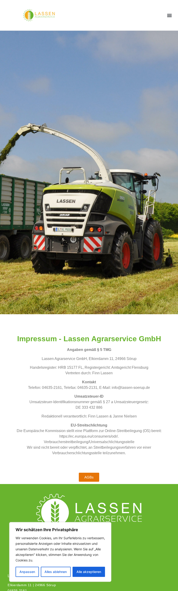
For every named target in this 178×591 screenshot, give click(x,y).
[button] (169, 15)
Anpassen (27, 572)
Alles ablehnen (55, 572)
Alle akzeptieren (88, 572)
